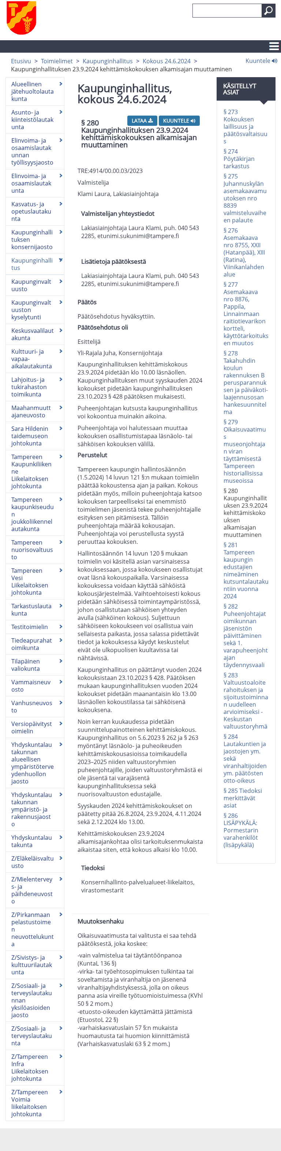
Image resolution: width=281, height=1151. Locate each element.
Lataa (140, 120)
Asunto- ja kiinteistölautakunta (32, 119)
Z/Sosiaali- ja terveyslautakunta (31, 1035)
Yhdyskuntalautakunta (31, 841)
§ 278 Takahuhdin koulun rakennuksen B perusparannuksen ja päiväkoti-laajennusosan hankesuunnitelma (246, 382)
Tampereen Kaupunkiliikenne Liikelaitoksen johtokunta (31, 471)
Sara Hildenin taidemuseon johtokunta (29, 436)
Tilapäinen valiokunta (25, 665)
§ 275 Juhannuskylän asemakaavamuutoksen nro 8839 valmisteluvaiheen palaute (245, 198)
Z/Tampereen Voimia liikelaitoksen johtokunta (29, 1103)
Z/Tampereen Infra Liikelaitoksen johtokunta (29, 1068)
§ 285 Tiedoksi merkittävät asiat (243, 798)
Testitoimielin (29, 627)
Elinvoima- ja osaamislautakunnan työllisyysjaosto (32, 151)
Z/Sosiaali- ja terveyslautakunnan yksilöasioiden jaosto (31, 1000)
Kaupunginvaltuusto (31, 285)
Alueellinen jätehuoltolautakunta (32, 91)
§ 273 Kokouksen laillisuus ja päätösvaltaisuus (245, 126)
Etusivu (21, 61)
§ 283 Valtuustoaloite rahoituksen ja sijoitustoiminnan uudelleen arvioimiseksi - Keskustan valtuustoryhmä (246, 701)
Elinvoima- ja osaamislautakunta (31, 183)
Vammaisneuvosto (30, 685)
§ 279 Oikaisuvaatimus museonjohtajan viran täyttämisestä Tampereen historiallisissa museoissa (245, 451)
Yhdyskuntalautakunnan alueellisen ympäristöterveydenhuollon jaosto (32, 763)
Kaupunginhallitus (108, 61)
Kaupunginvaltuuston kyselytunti (31, 309)
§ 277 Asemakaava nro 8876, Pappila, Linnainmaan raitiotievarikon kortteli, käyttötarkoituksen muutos (246, 314)
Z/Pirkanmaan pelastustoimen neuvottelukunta (32, 929)
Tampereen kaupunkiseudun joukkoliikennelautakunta (32, 514)
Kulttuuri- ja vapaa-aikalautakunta (31, 358)
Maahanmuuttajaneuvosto (31, 411)
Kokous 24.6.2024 (167, 61)
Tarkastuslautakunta (31, 609)
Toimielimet (57, 61)
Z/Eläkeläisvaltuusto (32, 862)
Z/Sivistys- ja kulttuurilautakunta (31, 964)
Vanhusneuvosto (31, 706)
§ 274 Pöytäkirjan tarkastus (239, 159)
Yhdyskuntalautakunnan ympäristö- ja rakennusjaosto (31, 809)
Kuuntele (259, 60)
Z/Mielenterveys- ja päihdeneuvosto (32, 890)
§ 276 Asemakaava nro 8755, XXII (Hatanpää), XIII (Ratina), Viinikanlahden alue (244, 252)
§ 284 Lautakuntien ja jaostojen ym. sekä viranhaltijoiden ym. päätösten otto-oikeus (245, 758)
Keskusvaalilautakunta (32, 334)
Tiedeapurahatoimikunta (31, 644)
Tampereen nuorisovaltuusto (32, 549)
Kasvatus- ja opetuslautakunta (31, 211)
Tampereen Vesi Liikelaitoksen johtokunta (29, 582)
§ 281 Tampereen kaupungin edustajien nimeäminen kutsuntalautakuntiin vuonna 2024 (246, 570)
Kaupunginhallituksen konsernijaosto (32, 239)
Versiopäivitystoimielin (31, 727)
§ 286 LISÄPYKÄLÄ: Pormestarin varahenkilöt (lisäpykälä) (241, 830)
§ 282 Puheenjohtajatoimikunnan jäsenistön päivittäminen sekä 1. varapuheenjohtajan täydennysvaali (246, 636)
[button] (269, 11)
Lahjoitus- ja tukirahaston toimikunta (29, 387)
